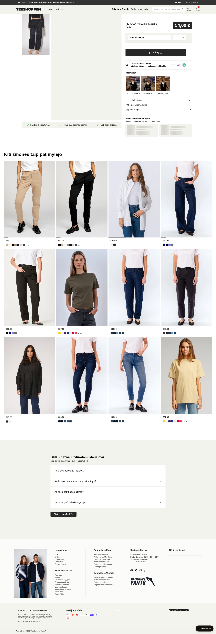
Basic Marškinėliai (101, 555)
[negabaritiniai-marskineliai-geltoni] (59, 333)
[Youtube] (131, 570)
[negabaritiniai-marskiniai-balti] (111, 245)
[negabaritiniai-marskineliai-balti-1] (62, 333)
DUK (56, 555)
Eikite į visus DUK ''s (63, 514)
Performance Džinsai (102, 559)
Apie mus (177, 3)
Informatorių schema (63, 589)
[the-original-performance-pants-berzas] (10, 245)
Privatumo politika (62, 582)
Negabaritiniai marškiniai (103, 577)
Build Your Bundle (120, 9)
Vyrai (51, 9)
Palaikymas (191, 3)
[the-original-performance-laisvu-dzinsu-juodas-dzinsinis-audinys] (167, 245)
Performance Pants (101, 562)
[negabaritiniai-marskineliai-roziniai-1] (76, 333)
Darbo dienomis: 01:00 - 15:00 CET (144, 557)
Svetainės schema (62, 585)
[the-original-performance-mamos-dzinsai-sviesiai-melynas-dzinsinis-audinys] (117, 333)
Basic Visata (59, 592)
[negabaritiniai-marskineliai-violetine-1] (65, 333)
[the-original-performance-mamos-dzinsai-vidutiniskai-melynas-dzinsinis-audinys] (120, 333)
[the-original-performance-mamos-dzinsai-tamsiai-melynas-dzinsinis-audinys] (111, 333)
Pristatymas (59, 559)
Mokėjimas (59, 562)
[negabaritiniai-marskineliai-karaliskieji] (67, 333)
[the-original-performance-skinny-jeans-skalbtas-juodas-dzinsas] (70, 421)
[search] (183, 9)
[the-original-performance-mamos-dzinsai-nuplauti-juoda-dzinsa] (123, 333)
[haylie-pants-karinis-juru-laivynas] (18, 245)
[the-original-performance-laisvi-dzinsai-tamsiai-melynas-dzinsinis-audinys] (164, 245)
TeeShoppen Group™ (38, 631)
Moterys (59, 9)
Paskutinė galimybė (139, 9)
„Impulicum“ (59, 577)
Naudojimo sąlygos (62, 580)
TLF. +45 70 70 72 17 (138, 562)
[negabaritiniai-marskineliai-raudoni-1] (73, 333)
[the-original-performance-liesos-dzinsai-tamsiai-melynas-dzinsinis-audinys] (59, 421)
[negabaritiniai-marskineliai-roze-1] (70, 333)
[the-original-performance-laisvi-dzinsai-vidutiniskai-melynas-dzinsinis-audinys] (169, 245)
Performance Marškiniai (103, 557)
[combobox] (166, 9)
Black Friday (59, 594)
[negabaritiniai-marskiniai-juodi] (114, 245)
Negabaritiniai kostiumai (103, 585)
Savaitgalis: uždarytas (139, 559)
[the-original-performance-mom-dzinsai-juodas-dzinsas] (114, 333)
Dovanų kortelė (100, 567)
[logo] (28, 9)
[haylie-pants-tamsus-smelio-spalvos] (15, 245)
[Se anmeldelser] (159, 18)
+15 (79, 333)
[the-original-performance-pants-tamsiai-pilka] (23, 245)
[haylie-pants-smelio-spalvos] (7, 245)
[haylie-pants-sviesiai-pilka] (21, 245)
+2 (27, 245)
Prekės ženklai (60, 564)
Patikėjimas (116, 610)
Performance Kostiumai (103, 564)
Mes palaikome (61, 587)
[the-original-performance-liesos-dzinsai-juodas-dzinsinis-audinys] (62, 421)
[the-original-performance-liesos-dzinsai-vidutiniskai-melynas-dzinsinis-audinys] (67, 421)
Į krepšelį (154, 52)
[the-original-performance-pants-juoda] (13, 245)
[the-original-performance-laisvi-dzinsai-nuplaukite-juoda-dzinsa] (172, 245)
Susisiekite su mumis (138, 555)
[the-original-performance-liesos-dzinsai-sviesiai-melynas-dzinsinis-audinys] (65, 421)
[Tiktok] (145, 570)
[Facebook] (136, 570)
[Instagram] (140, 570)
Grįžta (57, 557)
